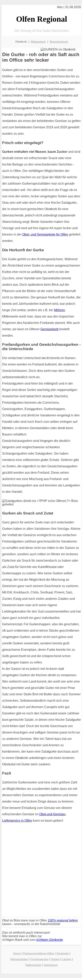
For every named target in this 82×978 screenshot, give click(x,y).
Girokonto (62, 953)
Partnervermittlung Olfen (38, 953)
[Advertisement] (41, 871)
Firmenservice (39, 959)
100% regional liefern (63, 920)
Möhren (59, 310)
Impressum (51, 964)
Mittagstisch (38, 41)
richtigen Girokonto (49, 939)
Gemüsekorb (49, 329)
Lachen (66, 959)
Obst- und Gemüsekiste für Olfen (45, 234)
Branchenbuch (59, 41)
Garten (55, 959)
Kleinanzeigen (19, 959)
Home (17, 953)
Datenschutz (33, 964)
